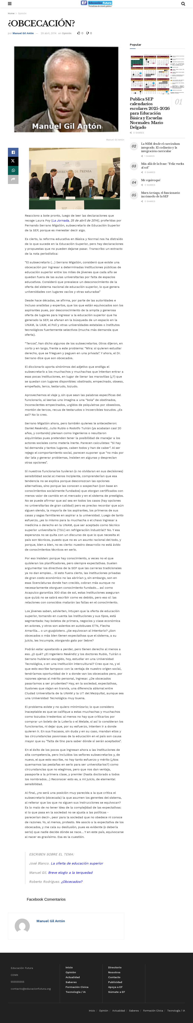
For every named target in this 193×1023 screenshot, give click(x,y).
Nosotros (114, 972)
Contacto (114, 977)
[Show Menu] (9, 4)
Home (11, 13)
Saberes (71, 982)
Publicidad (115, 982)
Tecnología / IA (76, 991)
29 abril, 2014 (48, 33)
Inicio (69, 967)
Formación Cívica (77, 987)
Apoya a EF (115, 987)
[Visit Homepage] (96, 4)
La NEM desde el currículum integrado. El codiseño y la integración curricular (160, 147)
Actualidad (73, 977)
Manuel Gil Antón (23, 33)
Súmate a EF (116, 991)
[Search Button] (183, 4)
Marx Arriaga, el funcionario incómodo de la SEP (160, 194)
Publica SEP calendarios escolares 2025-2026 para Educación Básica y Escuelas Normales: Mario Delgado (150, 113)
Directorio (115, 967)
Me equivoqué (150, 180)
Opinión (22, 13)
